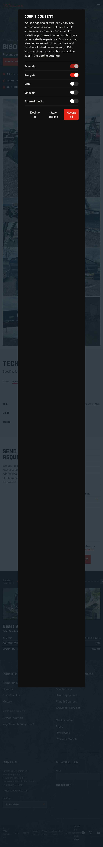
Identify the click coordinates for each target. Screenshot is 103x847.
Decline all (35, 114)
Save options (53, 114)
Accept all (71, 114)
